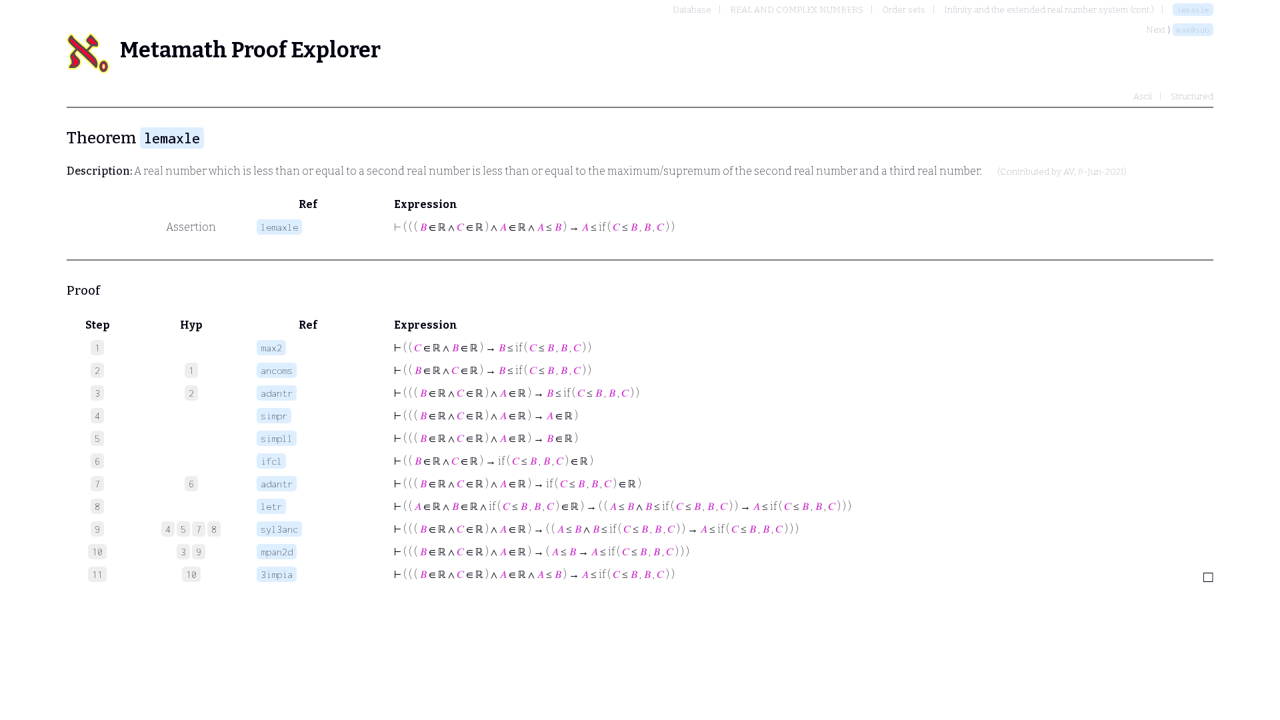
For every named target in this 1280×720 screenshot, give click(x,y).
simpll (277, 438)
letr (271, 506)
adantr (277, 393)
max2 (271, 347)
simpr (274, 415)
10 (191, 574)
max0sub (1193, 29)
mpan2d (277, 551)
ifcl (271, 461)
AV (1068, 172)
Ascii (1142, 96)
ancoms (277, 370)
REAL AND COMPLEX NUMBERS (796, 10)
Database (692, 10)
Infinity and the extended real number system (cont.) (1049, 10)
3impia (277, 574)
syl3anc (279, 529)
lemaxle (1193, 9)
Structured (1192, 96)
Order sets (903, 10)
